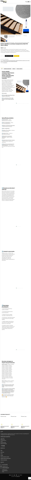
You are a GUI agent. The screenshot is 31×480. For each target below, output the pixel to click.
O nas (1, 453)
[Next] (29, 20)
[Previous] (2, 20)
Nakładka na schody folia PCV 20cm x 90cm (15, 426)
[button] (28, 1)
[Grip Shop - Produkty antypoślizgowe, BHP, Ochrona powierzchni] (4, 1)
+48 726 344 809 (5, 464)
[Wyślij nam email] (4, 445)
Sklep (1, 450)
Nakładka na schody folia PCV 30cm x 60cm (5, 426)
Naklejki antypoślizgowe (10, 42)
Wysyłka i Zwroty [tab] (19, 68)
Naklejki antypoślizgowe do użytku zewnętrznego (9, 60)
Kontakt (2, 455)
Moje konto (2, 452)
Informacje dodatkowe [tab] (7, 68)
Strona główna (3, 42)
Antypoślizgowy (5, 62)
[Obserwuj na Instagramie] (2, 445)
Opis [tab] (2, 68)
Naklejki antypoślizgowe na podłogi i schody (22, 42)
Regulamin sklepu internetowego (6, 458)
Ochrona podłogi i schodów (7, 61)
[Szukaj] (25, 1)
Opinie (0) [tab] (14, 68)
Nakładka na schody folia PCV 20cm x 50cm (25, 426)
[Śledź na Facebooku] (1, 445)
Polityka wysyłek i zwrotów (5, 456)
